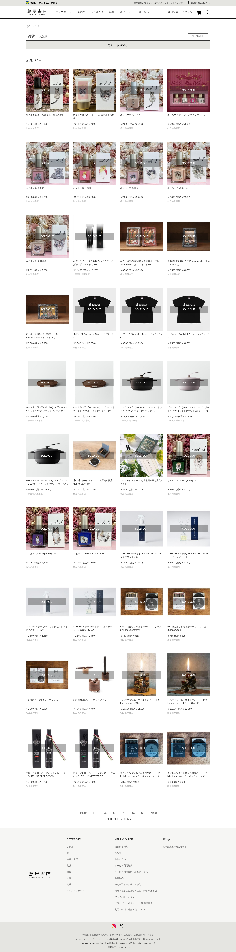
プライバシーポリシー (126, 897)
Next (154, 812)
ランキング (97, 12)
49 (105, 812)
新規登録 (173, 12)
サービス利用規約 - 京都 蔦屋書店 (131, 872)
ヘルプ (118, 853)
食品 (69, 884)
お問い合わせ (121, 859)
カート (199, 14)
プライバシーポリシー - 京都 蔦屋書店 (133, 903)
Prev (83, 812)
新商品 (81, 12)
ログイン (187, 12)
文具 (69, 865)
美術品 (70, 846)
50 (114, 812)
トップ (28, 26)
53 (142, 812)
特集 (111, 12)
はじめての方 (121, 846)
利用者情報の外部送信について (130, 909)
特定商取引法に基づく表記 (128, 884)
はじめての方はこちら (200, 3)
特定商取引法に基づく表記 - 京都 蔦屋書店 (136, 890)
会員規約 (119, 878)
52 (134, 812)
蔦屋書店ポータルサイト (175, 846)
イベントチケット (75, 890)
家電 (69, 878)
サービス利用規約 (123, 865)
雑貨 (69, 872)
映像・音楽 (72, 859)
